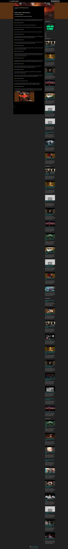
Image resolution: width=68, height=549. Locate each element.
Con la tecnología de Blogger (34, 546)
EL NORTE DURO (14, 1)
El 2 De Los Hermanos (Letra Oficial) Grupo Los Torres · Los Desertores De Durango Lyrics (50, 60)
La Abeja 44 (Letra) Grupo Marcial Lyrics (49, 86)
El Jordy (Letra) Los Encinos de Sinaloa (49, 291)
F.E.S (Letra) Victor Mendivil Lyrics (49, 339)
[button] (14, 10)
